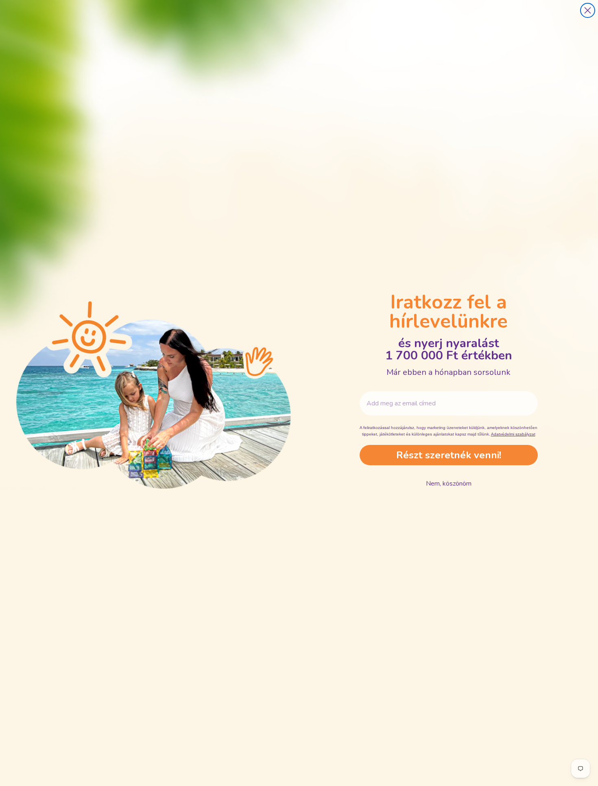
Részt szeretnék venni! (448, 455)
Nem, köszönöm (448, 483)
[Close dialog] (588, 10)
